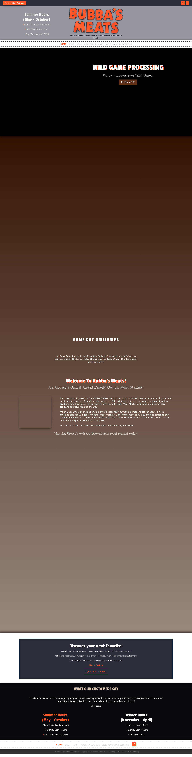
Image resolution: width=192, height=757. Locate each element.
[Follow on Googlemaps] (187, 3)
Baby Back (92, 356)
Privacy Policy (133, 751)
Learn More (128, 82)
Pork (79, 44)
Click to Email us (96, 665)
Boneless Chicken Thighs (66, 359)
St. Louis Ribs (104, 356)
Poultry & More (93, 44)
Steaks (83, 356)
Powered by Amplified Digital (67, 751)
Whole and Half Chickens (124, 356)
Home (63, 44)
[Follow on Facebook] (183, 3)
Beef (71, 44)
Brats (68, 356)
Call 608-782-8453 (97, 671)
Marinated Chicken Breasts (92, 359)
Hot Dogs (60, 356)
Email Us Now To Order (14, 3)
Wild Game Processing (119, 44)
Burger (75, 356)
